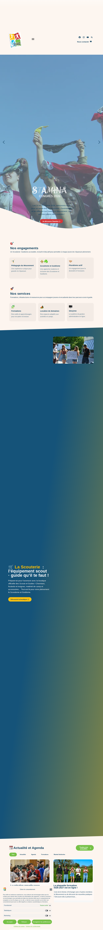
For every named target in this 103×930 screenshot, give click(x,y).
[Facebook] (80, 37)
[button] (51, 890)
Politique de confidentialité (33, 926)
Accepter (10, 922)
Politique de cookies (19, 926)
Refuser (24, 922)
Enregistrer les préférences (42, 922)
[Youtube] (88, 37)
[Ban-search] (92, 37)
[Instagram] (84, 37)
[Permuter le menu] (33, 39)
